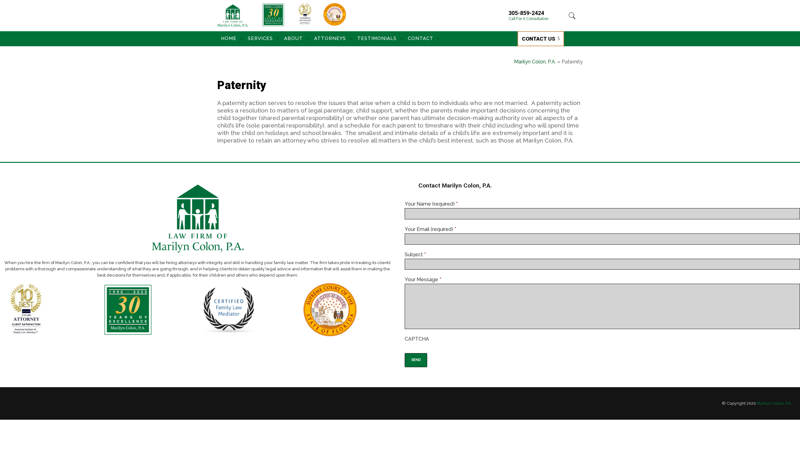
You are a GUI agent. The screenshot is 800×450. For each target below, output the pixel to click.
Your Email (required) (430, 229)
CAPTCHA (417, 339)
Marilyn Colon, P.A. (535, 62)
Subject (415, 255)
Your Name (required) (431, 204)
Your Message (423, 279)
